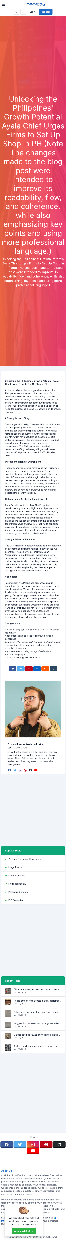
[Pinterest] (29, 668)
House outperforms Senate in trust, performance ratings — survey (37, 1000)
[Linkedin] (37, 668)
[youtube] (36, 770)
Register (45, 11)
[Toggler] (3, 4)
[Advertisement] (33, 59)
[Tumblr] (53, 668)
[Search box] (16, 12)
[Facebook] (12, 668)
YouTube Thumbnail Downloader (25, 859)
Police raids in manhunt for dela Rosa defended (37, 1012)
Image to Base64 (17, 875)
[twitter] (15, 770)
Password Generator (18, 892)
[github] (30, 770)
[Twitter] (21, 668)
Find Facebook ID (17, 883)
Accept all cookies (23, 1231)
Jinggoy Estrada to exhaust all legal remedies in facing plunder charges (37, 1023)
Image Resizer (15, 867)
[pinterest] (25, 770)
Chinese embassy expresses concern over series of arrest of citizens (37, 989)
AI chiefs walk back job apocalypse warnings (36, 1046)
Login (32, 11)
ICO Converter (15, 900)
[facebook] (10, 770)
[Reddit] (45, 668)
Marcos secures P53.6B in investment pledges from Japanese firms (37, 1034)
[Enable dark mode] (23, 12)
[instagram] (20, 770)
